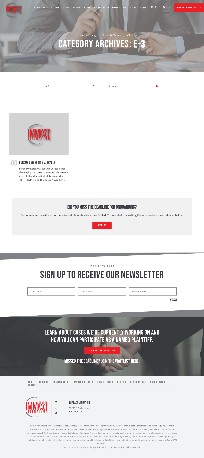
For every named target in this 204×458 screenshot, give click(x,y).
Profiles (47, 7)
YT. (160, 7)
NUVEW (67, 447)
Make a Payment (158, 382)
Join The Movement (187, 7)
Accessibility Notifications (83, 447)
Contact (144, 7)
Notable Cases (101, 7)
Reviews (116, 7)
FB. (152, 7)
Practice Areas (62, 7)
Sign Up (102, 225)
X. (156, 7)
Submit (173, 300)
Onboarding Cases (82, 7)
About (37, 7)
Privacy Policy (101, 447)
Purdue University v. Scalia (37, 163)
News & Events (130, 7)
